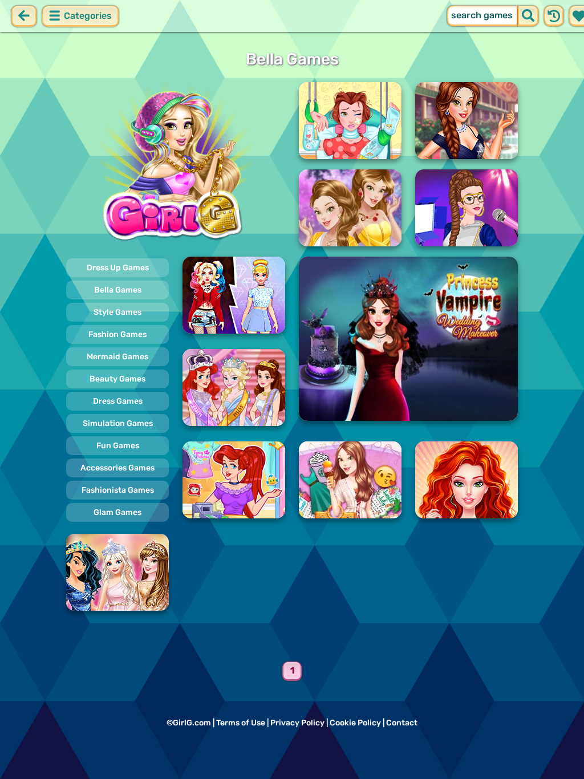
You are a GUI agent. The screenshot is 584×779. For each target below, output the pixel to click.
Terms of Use (240, 723)
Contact (401, 723)
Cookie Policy (355, 723)
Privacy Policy (297, 723)
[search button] (528, 16)
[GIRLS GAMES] (175, 164)
